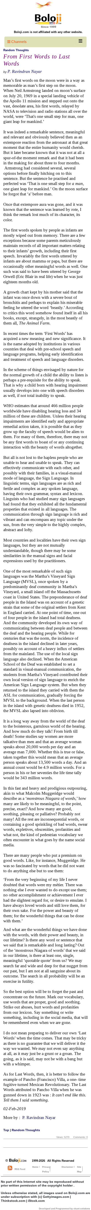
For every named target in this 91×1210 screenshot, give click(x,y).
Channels (18, 42)
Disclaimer (67, 1167)
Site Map (79, 1169)
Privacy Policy (46, 1169)
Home (35, 1167)
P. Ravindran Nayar (25, 71)
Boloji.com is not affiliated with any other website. (48, 32)
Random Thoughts (16, 50)
